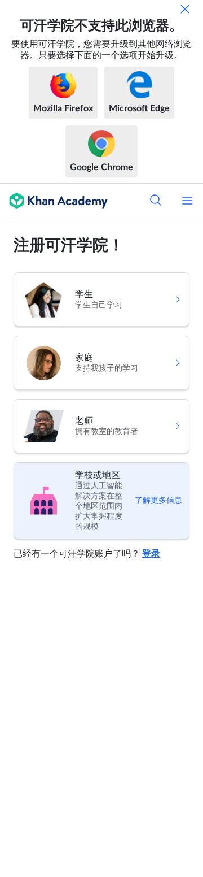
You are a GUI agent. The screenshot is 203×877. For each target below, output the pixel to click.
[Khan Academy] (54, 201)
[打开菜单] (187, 200)
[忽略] (185, 9)
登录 (151, 553)
